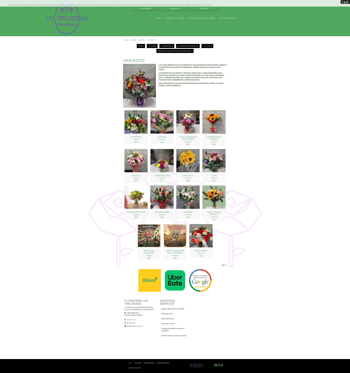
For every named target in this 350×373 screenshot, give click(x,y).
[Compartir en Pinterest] (201, 365)
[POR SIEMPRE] (160, 197)
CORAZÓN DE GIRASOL (214, 138)
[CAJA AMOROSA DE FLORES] (186, 122)
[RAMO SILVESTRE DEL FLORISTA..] (173, 235)
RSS (225, 265)
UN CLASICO (201, 250)
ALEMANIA (136, 137)
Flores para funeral (167, 323)
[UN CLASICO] (199, 235)
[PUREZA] (186, 197)
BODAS (212, 18)
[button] (345, 2)
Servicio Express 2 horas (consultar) (173, 336)
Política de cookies (205, 5)
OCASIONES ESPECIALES (227, 18)
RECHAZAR (174, 8)
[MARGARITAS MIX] (134, 197)
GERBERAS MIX (162, 175)
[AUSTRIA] (160, 122)
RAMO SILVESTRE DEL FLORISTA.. (175, 251)
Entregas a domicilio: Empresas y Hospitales (172, 330)
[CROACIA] (134, 160)
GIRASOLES (188, 175)
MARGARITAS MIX (136, 212)
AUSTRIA (162, 137)
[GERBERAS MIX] (160, 160)
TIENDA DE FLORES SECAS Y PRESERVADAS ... (175, 51)
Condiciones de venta (135, 368)
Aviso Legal (137, 363)
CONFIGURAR (145, 8)
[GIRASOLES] (186, 160)
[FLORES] (149, 46)
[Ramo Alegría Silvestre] (212, 197)
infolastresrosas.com (135, 326)
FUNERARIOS (169, 18)
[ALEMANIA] (134, 122)
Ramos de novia (167, 314)
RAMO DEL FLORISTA (149, 251)
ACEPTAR (203, 8)
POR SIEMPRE (162, 212)
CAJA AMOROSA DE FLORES (188, 138)
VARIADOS (136, 139)
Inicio (130, 363)
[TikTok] (222, 366)
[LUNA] (212, 160)
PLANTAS (181, 18)
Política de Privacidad (163, 363)
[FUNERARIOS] (161, 46)
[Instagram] (218, 366)
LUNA (214, 175)
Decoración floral (167, 319)
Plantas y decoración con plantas (172, 309)
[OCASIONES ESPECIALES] (178, 46)
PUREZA (188, 212)
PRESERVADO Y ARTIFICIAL (197, 18)
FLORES (158, 18)
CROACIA (136, 175)
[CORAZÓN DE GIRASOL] (212, 122)
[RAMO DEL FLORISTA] (147, 235)
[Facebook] (215, 366)
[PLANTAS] (203, 46)
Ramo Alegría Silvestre (214, 213)
